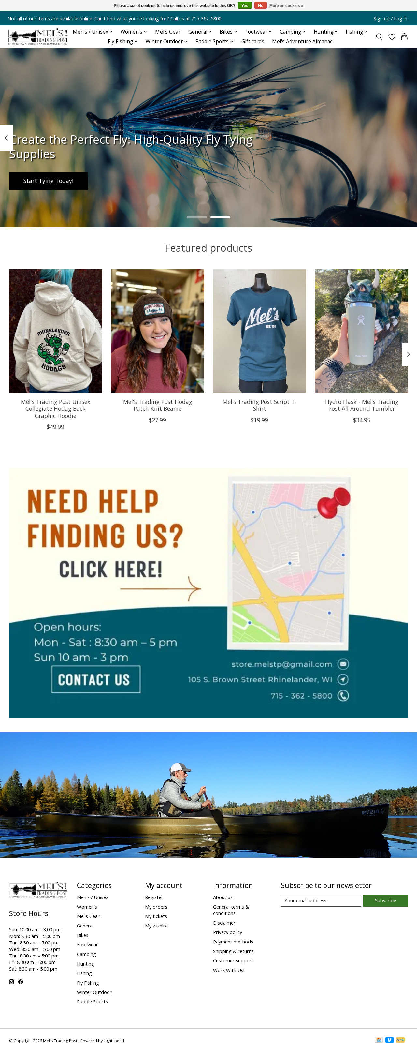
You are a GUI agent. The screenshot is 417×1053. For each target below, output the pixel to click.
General (85, 925)
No (260, 5)
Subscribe (385, 900)
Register (154, 897)
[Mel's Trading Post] (38, 37)
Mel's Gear (167, 31)
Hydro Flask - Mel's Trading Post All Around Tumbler (361, 405)
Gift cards (252, 41)
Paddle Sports (92, 1001)
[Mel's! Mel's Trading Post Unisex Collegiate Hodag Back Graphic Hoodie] (55, 331)
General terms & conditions (231, 909)
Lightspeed (114, 1041)
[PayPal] (400, 1040)
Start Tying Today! (48, 181)
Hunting (85, 963)
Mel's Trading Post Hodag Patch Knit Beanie (157, 405)
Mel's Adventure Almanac (302, 41)
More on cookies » (286, 5)
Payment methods (233, 941)
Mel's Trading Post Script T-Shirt (259, 405)
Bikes (82, 935)
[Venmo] (389, 1040)
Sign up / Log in (390, 18)
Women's (87, 906)
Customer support (233, 960)
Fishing (84, 973)
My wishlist (156, 925)
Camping (86, 954)
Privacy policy (227, 932)
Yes (244, 5)
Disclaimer (224, 922)
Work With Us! (228, 970)
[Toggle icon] (379, 37)
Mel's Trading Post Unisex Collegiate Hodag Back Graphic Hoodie (55, 408)
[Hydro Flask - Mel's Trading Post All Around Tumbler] (361, 331)
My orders (156, 906)
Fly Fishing (88, 982)
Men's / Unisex (92, 897)
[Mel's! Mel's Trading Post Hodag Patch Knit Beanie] (157, 331)
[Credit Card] (379, 1040)
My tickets (156, 916)
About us (223, 897)
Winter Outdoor (94, 992)
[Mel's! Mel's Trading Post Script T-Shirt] (259, 331)
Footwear (87, 944)
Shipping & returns (233, 951)
